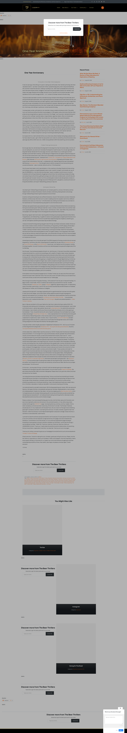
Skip (117, 730)
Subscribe (77, 29)
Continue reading (63, 33)
